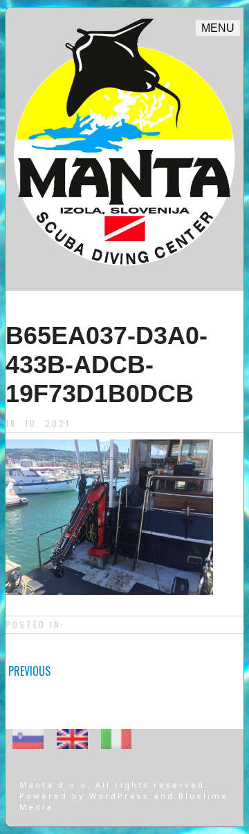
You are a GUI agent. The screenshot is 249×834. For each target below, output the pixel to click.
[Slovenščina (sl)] (28, 738)
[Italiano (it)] (116, 738)
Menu (217, 28)
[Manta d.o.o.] (124, 271)
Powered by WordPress (86, 795)
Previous (29, 671)
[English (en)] (72, 738)
